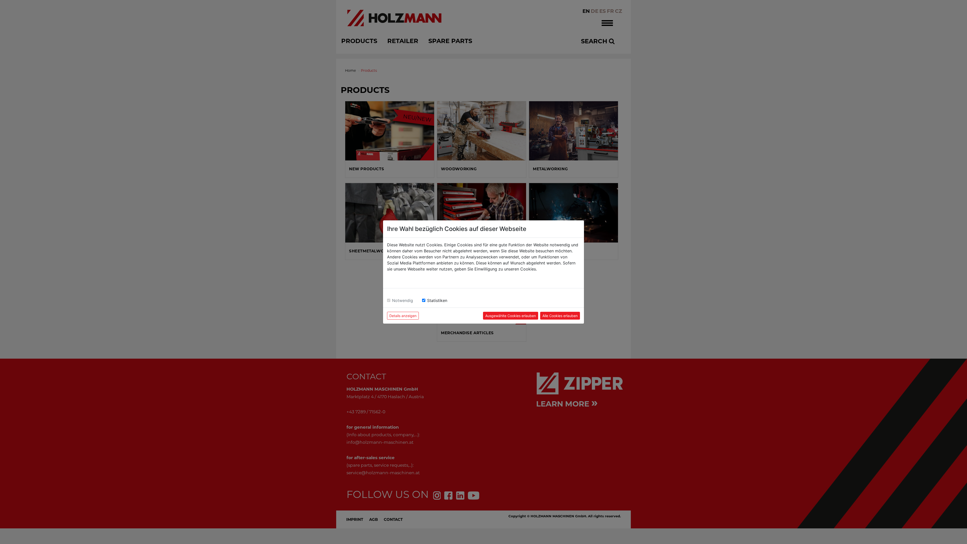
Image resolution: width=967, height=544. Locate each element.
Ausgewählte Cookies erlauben (510, 316)
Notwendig (402, 300)
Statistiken (437, 300)
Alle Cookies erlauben (560, 316)
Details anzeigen (403, 316)
